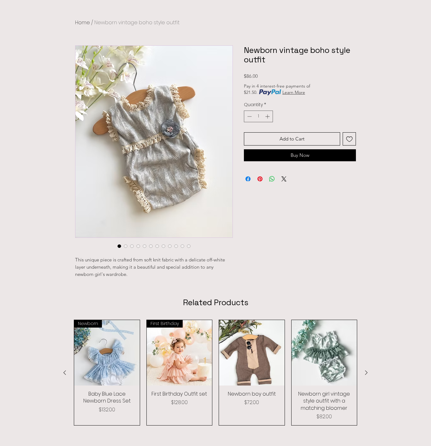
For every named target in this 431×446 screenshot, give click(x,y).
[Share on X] (284, 179)
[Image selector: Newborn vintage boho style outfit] (119, 246)
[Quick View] (252, 353)
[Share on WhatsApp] (272, 179)
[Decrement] (249, 116)
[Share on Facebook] (248, 179)
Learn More (293, 92)
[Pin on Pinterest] (260, 179)
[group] (215, 372)
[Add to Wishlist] (349, 139)
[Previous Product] (64, 372)
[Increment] (268, 116)
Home (82, 22)
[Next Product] (366, 372)
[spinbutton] (258, 116)
